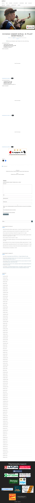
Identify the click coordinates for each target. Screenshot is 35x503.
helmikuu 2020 (5, 381)
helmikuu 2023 (5, 316)
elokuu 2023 (5, 305)
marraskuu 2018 (5, 408)
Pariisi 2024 (3, 5)
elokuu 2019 (5, 392)
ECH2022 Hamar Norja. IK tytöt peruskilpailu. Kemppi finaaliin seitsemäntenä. (17, 171)
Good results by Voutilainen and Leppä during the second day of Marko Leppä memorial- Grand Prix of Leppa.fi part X (17, 235)
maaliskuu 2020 (5, 379)
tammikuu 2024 (5, 296)
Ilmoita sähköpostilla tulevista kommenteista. (9, 209)
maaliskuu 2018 (5, 422)
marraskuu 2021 (5, 343)
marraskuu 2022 (5, 321)
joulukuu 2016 (5, 450)
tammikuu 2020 (5, 383)
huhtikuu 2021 (5, 355)
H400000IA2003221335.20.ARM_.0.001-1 (6, 115)
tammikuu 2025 (5, 276)
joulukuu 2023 (5, 297)
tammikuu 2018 (5, 426)
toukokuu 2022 (5, 332)
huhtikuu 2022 (5, 334)
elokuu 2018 (5, 413)
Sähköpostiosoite (5, 198)
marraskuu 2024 (5, 279)
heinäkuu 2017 (5, 437)
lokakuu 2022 (5, 323)
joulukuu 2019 (5, 384)
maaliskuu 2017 (5, 444)
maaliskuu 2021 (5, 357)
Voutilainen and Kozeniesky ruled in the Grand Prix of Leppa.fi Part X (14, 231)
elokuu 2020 (5, 370)
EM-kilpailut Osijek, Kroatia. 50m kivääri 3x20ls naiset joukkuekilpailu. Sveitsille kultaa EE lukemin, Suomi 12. (17, 259)
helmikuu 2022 (5, 337)
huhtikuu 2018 (5, 421)
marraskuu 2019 (5, 386)
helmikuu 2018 (5, 424)
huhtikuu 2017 (5, 442)
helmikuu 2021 (5, 359)
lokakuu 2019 (5, 388)
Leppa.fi (3, 1)
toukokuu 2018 (5, 419)
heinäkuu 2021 (5, 350)
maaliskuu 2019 (5, 401)
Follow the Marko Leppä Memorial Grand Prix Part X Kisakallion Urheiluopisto (15, 244)
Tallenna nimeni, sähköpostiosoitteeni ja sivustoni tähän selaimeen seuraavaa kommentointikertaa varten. (17, 207)
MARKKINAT (8, 5)
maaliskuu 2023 (5, 314)
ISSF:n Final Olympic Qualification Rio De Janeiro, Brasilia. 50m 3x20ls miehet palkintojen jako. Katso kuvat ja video (17, 261)
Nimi (4, 194)
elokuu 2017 (5, 435)
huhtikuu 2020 (5, 377)
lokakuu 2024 (5, 281)
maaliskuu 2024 (5, 292)
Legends (19, 5)
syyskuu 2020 (5, 368)
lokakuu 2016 (5, 453)
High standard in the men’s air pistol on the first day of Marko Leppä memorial (15, 242)
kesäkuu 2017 (5, 439)
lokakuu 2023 (5, 301)
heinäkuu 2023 (5, 307)
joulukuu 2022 (5, 319)
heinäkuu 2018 (5, 415)
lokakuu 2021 (5, 345)
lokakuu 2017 (5, 432)
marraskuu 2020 (5, 364)
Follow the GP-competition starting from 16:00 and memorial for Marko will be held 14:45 (17, 239)
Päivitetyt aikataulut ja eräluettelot (8, 247)
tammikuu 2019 (5, 404)
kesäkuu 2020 (5, 374)
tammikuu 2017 (5, 448)
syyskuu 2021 (5, 346)
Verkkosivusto (5, 201)
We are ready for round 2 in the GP (8, 237)
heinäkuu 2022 (5, 328)
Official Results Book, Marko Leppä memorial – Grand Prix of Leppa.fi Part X (15, 229)
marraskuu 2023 (5, 299)
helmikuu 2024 (5, 294)
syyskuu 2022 (5, 325)
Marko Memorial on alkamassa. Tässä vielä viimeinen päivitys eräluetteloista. (15, 245)
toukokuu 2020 (5, 375)
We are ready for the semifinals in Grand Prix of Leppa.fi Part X (13, 232)
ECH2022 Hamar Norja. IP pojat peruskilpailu (17, 174)
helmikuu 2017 (5, 446)
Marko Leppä (16, 37)
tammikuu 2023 (5, 317)
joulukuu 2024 (5, 278)
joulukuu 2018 (5, 406)
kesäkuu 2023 (5, 308)
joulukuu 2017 (5, 428)
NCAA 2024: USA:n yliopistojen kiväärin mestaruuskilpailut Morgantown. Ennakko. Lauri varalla (17, 264)
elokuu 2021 (5, 348)
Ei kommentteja (23, 37)
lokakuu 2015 (5, 457)
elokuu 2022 (5, 326)
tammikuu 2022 (5, 339)
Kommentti (5, 183)
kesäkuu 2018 (5, 417)
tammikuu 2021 (5, 361)
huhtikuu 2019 (5, 399)
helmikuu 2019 (5, 403)
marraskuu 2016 (5, 451)
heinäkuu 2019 (5, 393)
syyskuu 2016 (5, 455)
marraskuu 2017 (5, 430)
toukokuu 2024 (5, 288)
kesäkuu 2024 (5, 287)
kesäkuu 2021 (5, 352)
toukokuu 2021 (5, 354)
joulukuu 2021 (5, 341)
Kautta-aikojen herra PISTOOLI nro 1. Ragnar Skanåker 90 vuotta (17, 256)
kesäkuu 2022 (5, 330)
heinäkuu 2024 (5, 285)
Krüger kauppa (13, 5)
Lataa (12, 78)
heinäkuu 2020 (5, 372)
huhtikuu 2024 (5, 290)
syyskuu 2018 (5, 412)
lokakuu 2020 (5, 366)
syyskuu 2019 (5, 390)
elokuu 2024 (5, 283)
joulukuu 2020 (5, 363)
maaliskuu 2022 (5, 335)
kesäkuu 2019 (5, 395)
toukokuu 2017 (5, 441)
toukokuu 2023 (5, 310)
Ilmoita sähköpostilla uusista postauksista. (9, 212)
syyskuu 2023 (5, 303)
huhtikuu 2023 (5, 312)
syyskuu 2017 (5, 433)
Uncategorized (5, 166)
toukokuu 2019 (5, 397)
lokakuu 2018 (5, 410)
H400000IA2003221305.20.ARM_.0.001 (6, 78)
